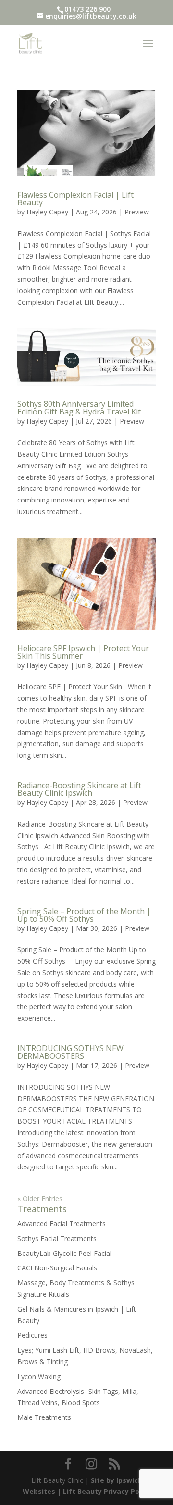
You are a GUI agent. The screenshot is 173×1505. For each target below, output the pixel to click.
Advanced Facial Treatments (61, 1223)
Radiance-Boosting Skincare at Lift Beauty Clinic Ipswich (79, 789)
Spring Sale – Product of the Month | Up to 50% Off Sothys (84, 915)
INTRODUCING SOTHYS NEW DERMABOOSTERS (70, 1052)
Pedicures (32, 1335)
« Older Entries (39, 1198)
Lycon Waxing (39, 1376)
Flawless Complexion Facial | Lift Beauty (75, 198)
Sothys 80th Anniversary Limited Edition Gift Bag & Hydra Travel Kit (79, 408)
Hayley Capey (47, 211)
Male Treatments (44, 1417)
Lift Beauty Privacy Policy (107, 1491)
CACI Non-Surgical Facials (57, 1267)
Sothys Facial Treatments (57, 1238)
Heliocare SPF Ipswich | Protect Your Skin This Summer (83, 652)
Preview (136, 211)
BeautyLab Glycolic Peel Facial (64, 1253)
